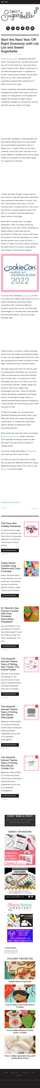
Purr (36, 1080)
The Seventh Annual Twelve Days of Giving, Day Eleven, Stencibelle (9, 712)
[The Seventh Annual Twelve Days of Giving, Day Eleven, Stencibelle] (31, 719)
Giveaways (4, 507)
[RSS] (8, 28)
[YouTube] (27, 28)
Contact (25, 1072)
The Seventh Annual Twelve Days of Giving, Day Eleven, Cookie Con (9, 763)
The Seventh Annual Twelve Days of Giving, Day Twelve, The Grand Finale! (10, 664)
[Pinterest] (22, 28)
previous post (11, 59)
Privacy (19, 1075)
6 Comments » (5, 554)
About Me (15, 1072)
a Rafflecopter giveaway (10, 502)
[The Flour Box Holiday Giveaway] (31, 536)
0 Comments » (5, 599)
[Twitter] (18, 28)
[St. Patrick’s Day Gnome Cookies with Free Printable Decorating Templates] (31, 621)
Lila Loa (6, 469)
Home (5, 1072)
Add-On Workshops (11, 436)
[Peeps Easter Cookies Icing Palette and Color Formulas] (31, 576)
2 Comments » (18, 54)
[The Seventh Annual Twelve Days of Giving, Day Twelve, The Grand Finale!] (31, 672)
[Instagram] (32, 28)
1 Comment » (5, 649)
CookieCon (26, 296)
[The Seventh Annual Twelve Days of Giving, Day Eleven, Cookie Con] (31, 770)
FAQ (33, 1072)
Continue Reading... (10, 550)
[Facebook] (13, 28)
